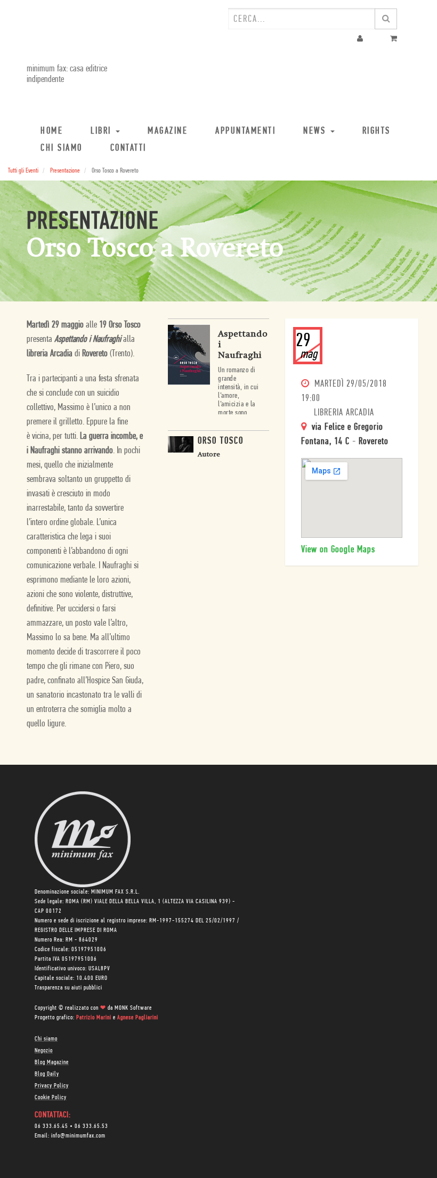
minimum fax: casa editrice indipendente (67, 74)
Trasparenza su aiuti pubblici (68, 988)
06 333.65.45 (51, 1126)
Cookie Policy (51, 1097)
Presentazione (65, 170)
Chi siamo (46, 1039)
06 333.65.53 (91, 1126)
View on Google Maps (338, 550)
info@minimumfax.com (78, 1136)
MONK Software (133, 1008)
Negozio (44, 1051)
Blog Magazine (52, 1062)
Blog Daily (47, 1074)
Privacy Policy (52, 1086)
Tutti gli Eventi (23, 170)
